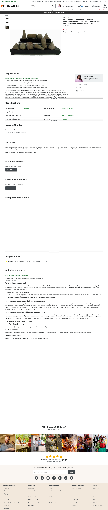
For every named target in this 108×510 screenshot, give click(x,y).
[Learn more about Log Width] (13, 112)
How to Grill (75, 500)
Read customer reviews (53, 461)
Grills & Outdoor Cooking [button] (8, 10)
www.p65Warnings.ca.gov (40, 261)
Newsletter (31, 506)
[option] (7, 20)
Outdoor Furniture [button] (36, 10)
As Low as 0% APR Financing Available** (41, 1)
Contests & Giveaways (99, 506)
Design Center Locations (75, 1)
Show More (54, 98)
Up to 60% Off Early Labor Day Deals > (54, 12)
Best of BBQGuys (76, 488)
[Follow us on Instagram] (54, 478)
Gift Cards (85, 1)
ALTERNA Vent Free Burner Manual (17, 132)
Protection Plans (32, 497)
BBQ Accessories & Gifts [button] (67, 10)
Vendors (51, 500)
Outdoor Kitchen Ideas (78, 497)
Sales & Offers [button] (101, 10)
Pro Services (66, 1)
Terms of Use (6, 500)
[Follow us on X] (42, 478)
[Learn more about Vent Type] (13, 108)
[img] (35, 43)
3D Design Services (33, 494)
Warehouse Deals (97, 494)
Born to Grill (75, 503)
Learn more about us (53, 429)
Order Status (6, 491)
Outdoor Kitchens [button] (22, 10)
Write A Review (11, 169)
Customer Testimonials (55, 503)
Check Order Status (93, 1)
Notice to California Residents (11, 503)
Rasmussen (66, 26)
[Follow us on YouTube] (48, 478)
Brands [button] (79, 10)
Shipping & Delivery (8, 494)
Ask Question (11, 188)
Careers (51, 494)
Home (6, 15)
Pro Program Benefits (34, 503)
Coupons (95, 497)
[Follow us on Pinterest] (60, 478)
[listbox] (7, 23)
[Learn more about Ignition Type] (53, 108)
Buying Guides (75, 494)
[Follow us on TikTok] (65, 478)
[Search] (53, 6)
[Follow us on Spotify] (71, 478)
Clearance (96, 491)
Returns (5, 497)
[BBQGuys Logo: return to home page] (12, 6)
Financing (31, 488)
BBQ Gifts (96, 503)
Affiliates (51, 497)
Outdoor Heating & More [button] (51, 10)
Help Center (6, 506)
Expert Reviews (76, 491)
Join (71, 472)
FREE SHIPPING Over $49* (9, 1)
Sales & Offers (97, 488)
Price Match (31, 491)
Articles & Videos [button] (89, 10)
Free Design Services (56, 1)
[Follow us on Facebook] (36, 478)
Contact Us (6, 488)
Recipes (74, 506)
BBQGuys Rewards (33, 500)
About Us (51, 488)
